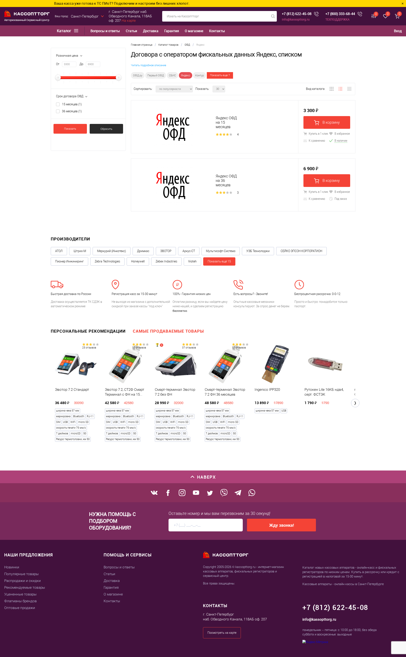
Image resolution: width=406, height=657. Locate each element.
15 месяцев (72, 104)
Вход (398, 31)
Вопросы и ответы (105, 31)
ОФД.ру (137, 75)
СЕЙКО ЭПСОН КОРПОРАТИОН (301, 251)
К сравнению (316, 140)
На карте (129, 20)
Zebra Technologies (107, 261)
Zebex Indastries (166, 261)
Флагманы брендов (20, 601)
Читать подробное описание (148, 65)
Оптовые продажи (19, 608)
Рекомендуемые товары (24, 587)
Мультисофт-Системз (220, 251)
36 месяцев (72, 111)
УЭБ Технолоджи (258, 251)
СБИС (172, 75)
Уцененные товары (20, 594)
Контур (199, 75)
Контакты (217, 31)
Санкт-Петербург (85, 16)
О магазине (194, 31)
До (81, 64)
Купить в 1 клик (318, 133)
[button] (355, 403)
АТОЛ (59, 251)
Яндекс (185, 75)
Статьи (131, 31)
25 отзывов (89, 347)
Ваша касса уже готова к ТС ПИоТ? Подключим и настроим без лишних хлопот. (92, 3)
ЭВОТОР (165, 251)
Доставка (150, 31)
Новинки (11, 567)
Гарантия (171, 31)
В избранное (342, 133)
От (57, 64)
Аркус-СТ (188, 251)
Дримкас (143, 251)
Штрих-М (80, 251)
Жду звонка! (281, 525)
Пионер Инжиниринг (69, 261)
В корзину (331, 122)
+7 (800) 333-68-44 (340, 14)
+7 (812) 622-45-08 (296, 14)
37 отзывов (139, 347)
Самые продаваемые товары (168, 331)
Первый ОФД (155, 75)
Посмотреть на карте (221, 632)
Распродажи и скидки (22, 581)
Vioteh (192, 261)
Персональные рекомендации (88, 331)
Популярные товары (21, 574)
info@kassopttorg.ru (296, 19)
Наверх (206, 477)
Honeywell (138, 261)
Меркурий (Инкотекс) (111, 251)
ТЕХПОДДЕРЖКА (337, 19)
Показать (70, 128)
